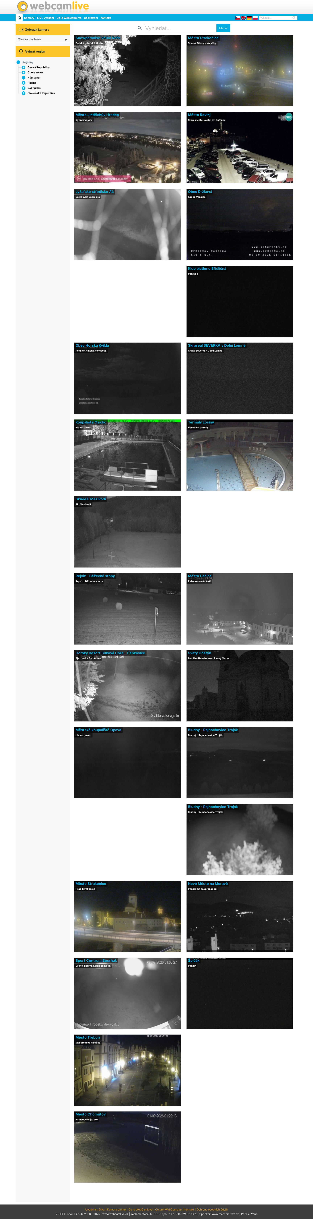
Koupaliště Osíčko (91, 422)
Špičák (193, 960)
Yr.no (254, 1214)
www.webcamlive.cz (115, 1214)
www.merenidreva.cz (225, 1214)
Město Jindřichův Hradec (97, 115)
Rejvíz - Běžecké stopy (95, 576)
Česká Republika (39, 67)
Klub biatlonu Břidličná (207, 268)
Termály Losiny (201, 422)
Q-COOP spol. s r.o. (162, 1214)
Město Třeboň (88, 1037)
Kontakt (106, 18)
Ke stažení (91, 18)
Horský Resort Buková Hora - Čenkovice (110, 653)
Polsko (32, 82)
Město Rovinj (199, 115)
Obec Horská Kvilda (92, 345)
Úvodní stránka (95, 1209)
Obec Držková (200, 191)
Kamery (29, 18)
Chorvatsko (35, 72)
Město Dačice (200, 576)
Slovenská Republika (41, 93)
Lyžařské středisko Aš (95, 191)
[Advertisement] (255, 6)
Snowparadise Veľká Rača (98, 38)
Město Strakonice (203, 38)
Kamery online (116, 1209)
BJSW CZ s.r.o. (187, 1214)
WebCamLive (53, 7)
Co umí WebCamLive (168, 1209)
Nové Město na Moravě (208, 883)
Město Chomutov (91, 1114)
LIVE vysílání (45, 18)
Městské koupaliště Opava (98, 730)
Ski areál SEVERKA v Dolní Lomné (217, 345)
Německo (34, 77)
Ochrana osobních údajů (212, 1209)
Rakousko (34, 88)
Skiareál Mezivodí (91, 499)
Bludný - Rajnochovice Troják (213, 730)
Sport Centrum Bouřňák (96, 960)
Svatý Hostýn (199, 653)
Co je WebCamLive (69, 18)
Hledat (223, 28)
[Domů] (19, 17)
